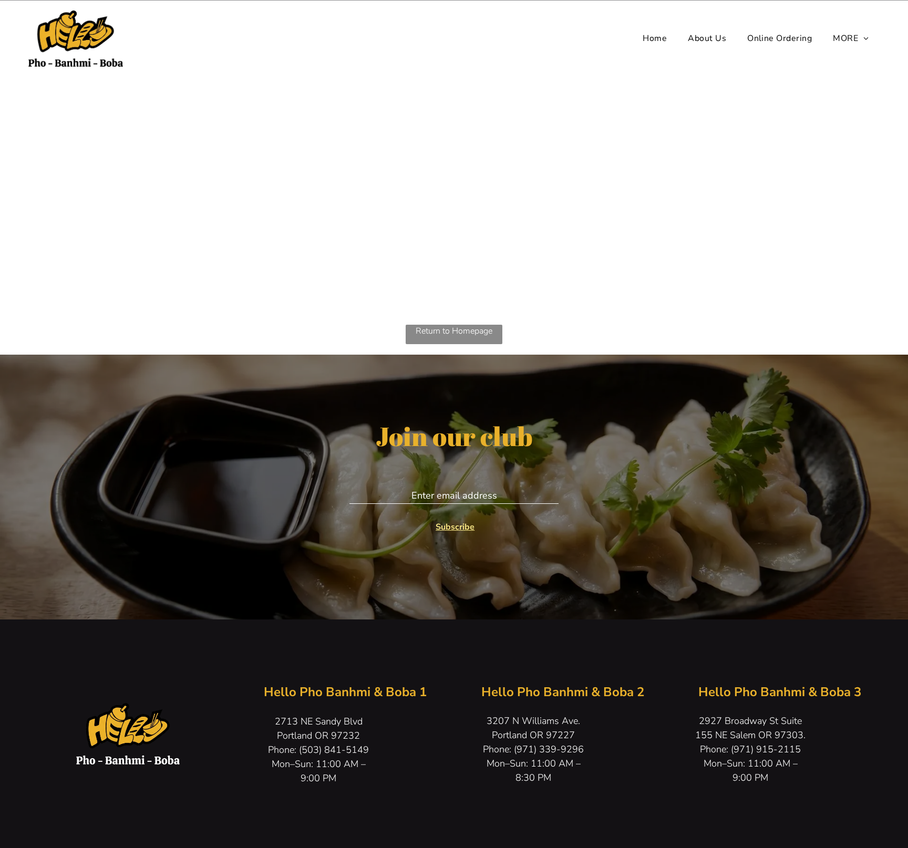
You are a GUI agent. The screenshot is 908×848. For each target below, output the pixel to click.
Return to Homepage (454, 331)
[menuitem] (654, 38)
